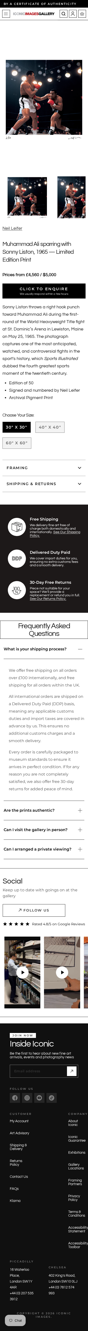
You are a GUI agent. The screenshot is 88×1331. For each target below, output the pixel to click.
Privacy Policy (74, 1198)
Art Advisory (19, 1133)
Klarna (15, 1201)
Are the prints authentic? (29, 810)
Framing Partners (75, 1182)
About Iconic (73, 1123)
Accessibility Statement (78, 1229)
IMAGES (43, 1316)
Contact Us (19, 1177)
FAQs (14, 1189)
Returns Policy (16, 1162)
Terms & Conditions (76, 1213)
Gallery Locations (76, 1166)
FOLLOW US (36, 910)
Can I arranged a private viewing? (37, 849)
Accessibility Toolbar (78, 1245)
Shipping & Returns (31, 483)
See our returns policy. (48, 598)
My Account (19, 1121)
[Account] (73, 14)
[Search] (63, 14)
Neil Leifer (12, 228)
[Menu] (6, 14)
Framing (17, 467)
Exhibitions (76, 1152)
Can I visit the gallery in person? (35, 829)
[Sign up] (72, 1071)
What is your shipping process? (35, 649)
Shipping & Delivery (18, 1147)
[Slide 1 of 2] (27, 197)
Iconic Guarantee (77, 1138)
